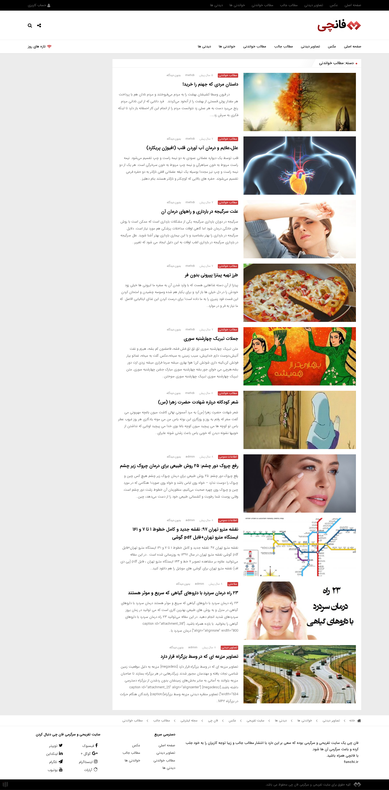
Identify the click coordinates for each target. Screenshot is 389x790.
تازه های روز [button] (37, 46)
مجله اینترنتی (188, 720)
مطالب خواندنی (262, 5)
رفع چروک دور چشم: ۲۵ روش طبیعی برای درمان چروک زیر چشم (179, 465)
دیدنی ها (216, 5)
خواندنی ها (237, 5)
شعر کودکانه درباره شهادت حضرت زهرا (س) (198, 402)
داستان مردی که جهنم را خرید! (210, 84)
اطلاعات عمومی (228, 457)
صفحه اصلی (353, 5)
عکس (334, 5)
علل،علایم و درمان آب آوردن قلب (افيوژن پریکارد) (192, 148)
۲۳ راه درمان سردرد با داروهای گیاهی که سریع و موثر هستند (183, 593)
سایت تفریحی (255, 720)
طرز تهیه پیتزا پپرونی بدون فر (211, 275)
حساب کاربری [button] (37, 5)
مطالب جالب (289, 5)
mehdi (190, 75)
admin (190, 457)
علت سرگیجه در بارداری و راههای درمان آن (199, 211)
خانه (352, 720)
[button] (39, 25)
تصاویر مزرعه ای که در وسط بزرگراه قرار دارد (199, 656)
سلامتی (232, 584)
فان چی (213, 720)
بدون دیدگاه (173, 75)
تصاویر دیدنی (313, 5)
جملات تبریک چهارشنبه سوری (211, 338)
